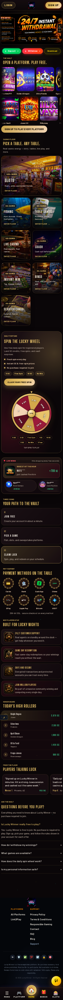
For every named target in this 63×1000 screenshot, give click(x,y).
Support (34, 943)
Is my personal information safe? (31, 869)
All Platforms (18, 914)
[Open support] (56, 981)
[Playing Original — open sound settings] (4, 717)
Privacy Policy (37, 914)
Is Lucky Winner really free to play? (31, 824)
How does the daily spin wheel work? (31, 861)
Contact (34, 929)
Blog (32, 938)
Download (52, 51)
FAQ (32, 934)
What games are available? (31, 853)
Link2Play (16, 919)
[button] (31, 29)
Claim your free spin (19, 382)
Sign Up (53, 5)
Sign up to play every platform (24, 129)
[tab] (26, 41)
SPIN (31, 413)
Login (8, 5)
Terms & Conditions (41, 919)
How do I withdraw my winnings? (31, 844)
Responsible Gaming (41, 924)
